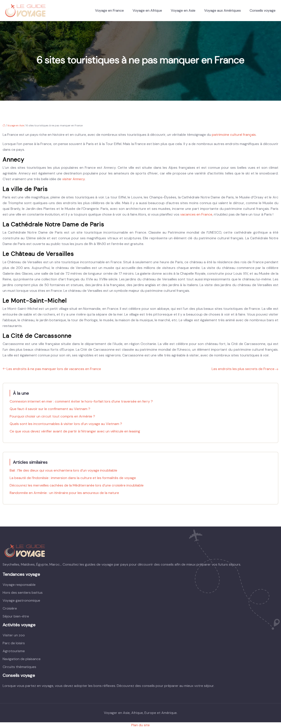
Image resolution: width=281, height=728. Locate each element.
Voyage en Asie (183, 10)
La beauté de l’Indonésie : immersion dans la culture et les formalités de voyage (73, 478)
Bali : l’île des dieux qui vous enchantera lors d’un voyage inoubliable (63, 470)
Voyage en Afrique (147, 10)
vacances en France (195, 214)
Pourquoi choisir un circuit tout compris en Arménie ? (52, 416)
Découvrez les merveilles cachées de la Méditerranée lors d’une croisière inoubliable (77, 485)
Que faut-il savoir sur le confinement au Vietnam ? (50, 409)
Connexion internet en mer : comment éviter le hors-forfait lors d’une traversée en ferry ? (81, 401)
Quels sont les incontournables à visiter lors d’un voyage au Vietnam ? (66, 423)
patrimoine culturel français (234, 134)
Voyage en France (109, 10)
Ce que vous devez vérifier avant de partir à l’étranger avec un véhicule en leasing (75, 431)
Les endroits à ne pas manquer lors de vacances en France (54, 369)
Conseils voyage (263, 10)
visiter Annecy (73, 179)
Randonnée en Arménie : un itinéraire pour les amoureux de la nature (64, 492)
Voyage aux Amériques (222, 10)
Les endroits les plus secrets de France (243, 369)
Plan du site (140, 725)
